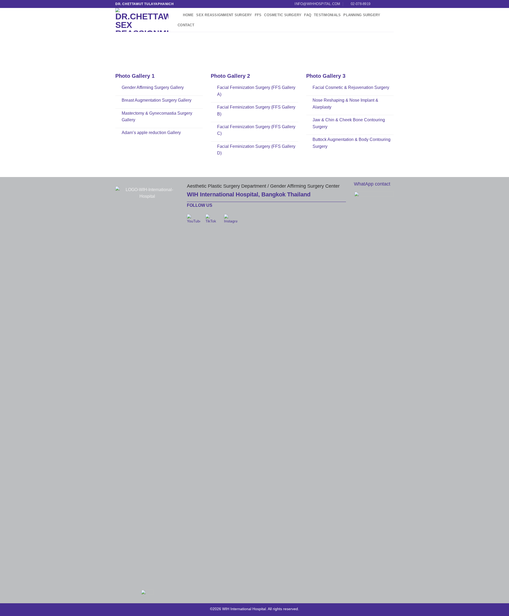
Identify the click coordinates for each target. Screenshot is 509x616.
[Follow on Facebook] (376, 4)
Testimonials (327, 15)
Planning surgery (361, 15)
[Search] (178, 15)
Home (188, 15)
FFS (258, 15)
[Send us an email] (391, 4)
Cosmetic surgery (282, 15)
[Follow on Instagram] (381, 4)
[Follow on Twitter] (386, 4)
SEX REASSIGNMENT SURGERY (224, 15)
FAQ (307, 15)
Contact (186, 25)
